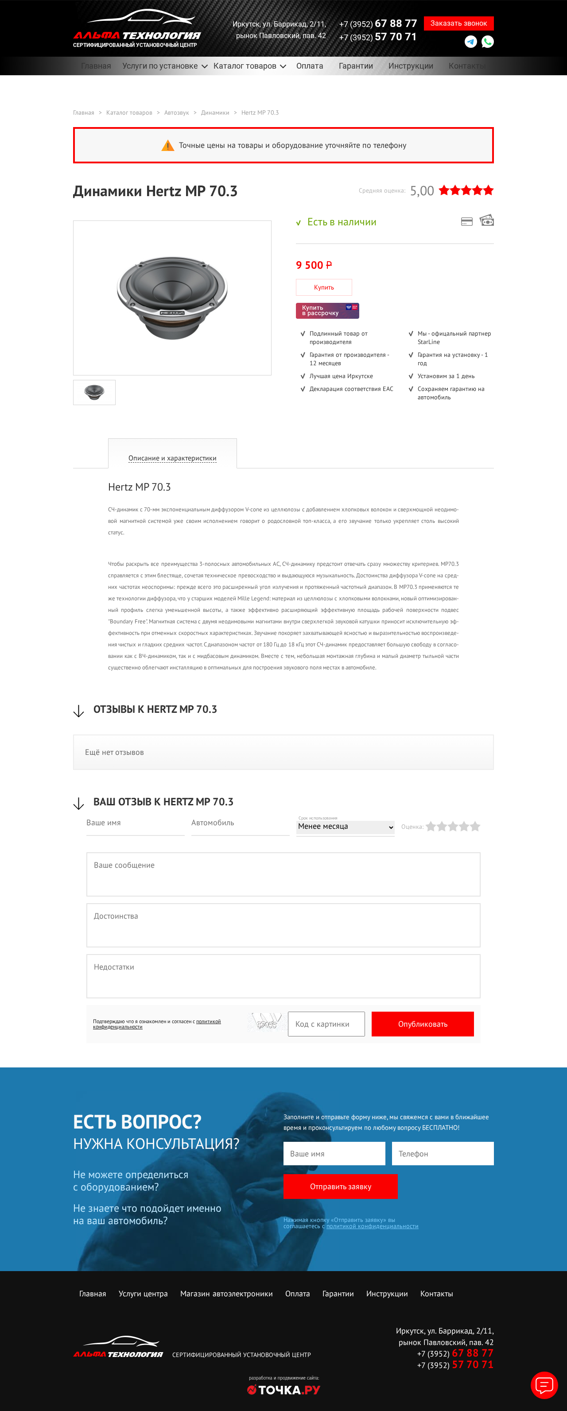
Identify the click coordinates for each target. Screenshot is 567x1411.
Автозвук (176, 112)
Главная (96, 65)
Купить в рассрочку (327, 311)
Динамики (215, 112)
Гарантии (356, 65)
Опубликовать (422, 1024)
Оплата (309, 65)
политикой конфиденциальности (372, 1226)
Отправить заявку (340, 1186)
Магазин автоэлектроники (226, 1293)
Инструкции (410, 65)
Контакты (467, 65)
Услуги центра (143, 1293)
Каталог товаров (129, 112)
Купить (324, 287)
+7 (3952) (378, 23)
